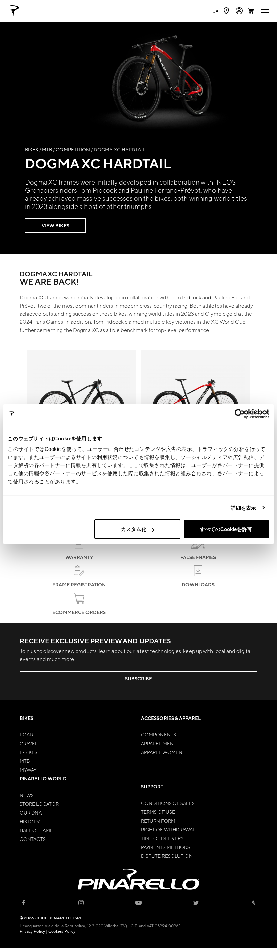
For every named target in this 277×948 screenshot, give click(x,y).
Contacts (33, 839)
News (27, 795)
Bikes (31, 149)
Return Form (158, 821)
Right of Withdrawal (168, 829)
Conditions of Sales (168, 803)
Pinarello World (43, 778)
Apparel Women (161, 752)
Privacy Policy (32, 931)
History (30, 821)
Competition (73, 149)
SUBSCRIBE (138, 678)
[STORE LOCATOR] (227, 11)
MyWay (28, 770)
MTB (47, 149)
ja (215, 11)
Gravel (29, 743)
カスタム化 (133, 529)
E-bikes (28, 752)
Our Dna (31, 812)
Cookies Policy (61, 931)
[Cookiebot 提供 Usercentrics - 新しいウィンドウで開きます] (239, 414)
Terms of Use (158, 812)
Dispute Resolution (167, 856)
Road (26, 734)
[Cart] (251, 10)
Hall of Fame (36, 830)
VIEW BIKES (55, 225)
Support (152, 786)
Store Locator (39, 804)
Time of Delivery (162, 838)
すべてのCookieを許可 (226, 529)
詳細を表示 (243, 507)
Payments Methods (165, 847)
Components (158, 734)
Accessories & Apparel (171, 718)
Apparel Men (157, 743)
